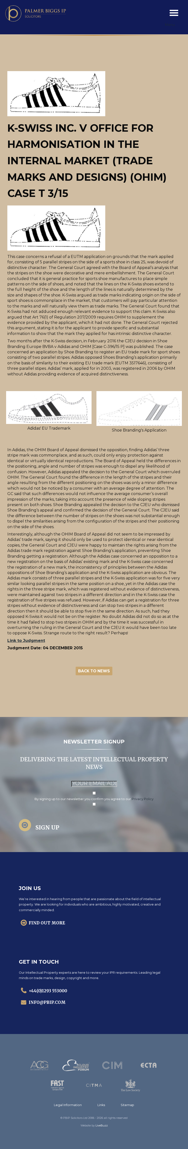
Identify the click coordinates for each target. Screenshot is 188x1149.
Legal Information (68, 1105)
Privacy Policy (142, 799)
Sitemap (127, 1105)
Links (101, 1105)
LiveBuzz (101, 1125)
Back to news (94, 671)
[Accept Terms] (94, 793)
